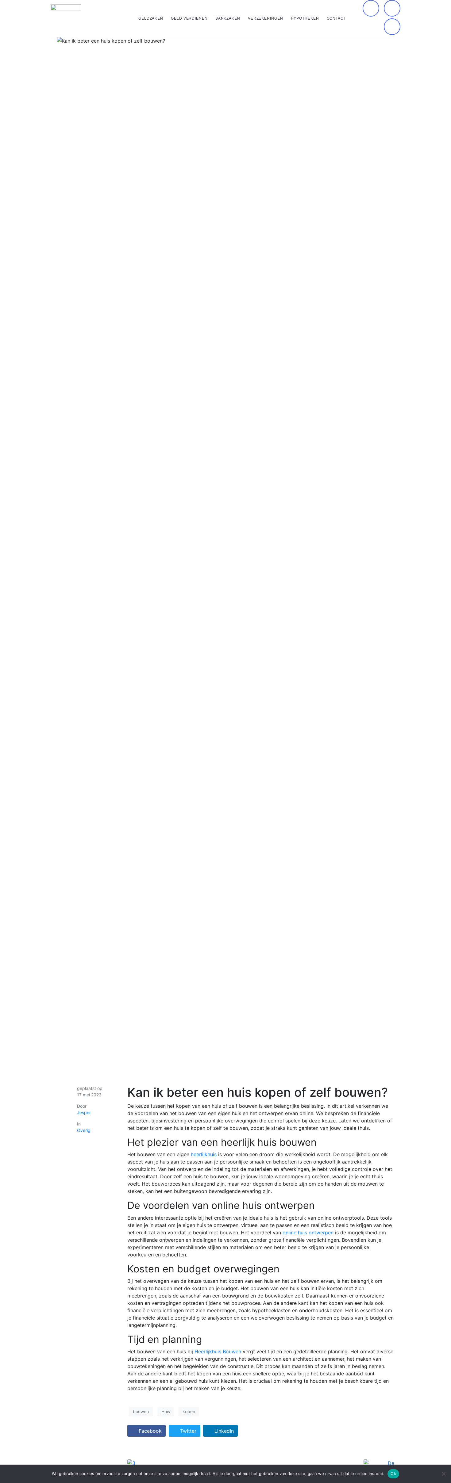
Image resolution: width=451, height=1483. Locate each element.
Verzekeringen (265, 18)
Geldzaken (150, 18)
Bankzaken (227, 18)
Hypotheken (305, 18)
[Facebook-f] (371, 8)
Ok (393, 1473)
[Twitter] (392, 26)
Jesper (84, 1112)
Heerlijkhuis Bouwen (218, 1351)
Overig (84, 1130)
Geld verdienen (189, 18)
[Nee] (443, 1474)
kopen (189, 1411)
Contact (336, 18)
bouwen (141, 1411)
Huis (165, 1411)
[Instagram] (392, 8)
